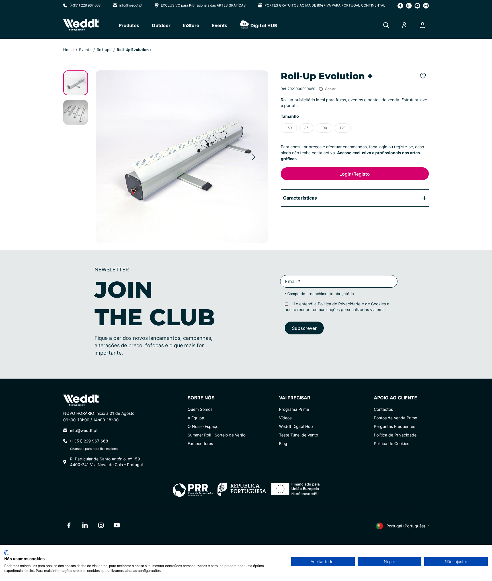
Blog (283, 443)
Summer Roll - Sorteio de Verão (216, 435)
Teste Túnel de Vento (298, 435)
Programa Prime (294, 409)
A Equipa (196, 417)
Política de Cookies (391, 443)
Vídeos (285, 417)
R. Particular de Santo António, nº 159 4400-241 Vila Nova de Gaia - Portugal (106, 461)
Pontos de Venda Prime (395, 417)
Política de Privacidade (339, 303)
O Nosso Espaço (203, 426)
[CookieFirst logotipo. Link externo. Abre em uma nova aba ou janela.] (6, 552)
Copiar (330, 88)
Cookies (378, 303)
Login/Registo (354, 173)
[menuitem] (129, 25)
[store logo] (81, 25)
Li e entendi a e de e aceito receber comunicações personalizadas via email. (337, 306)
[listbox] (355, 128)
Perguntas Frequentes (394, 426)
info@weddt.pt (130, 5)
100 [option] (324, 127)
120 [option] (343, 127)
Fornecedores (200, 443)
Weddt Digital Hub (296, 426)
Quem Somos (200, 409)
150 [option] (289, 127)
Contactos (383, 409)
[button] (253, 156)
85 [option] (306, 127)
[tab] (355, 197)
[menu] (198, 25)
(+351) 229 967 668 (85, 5)
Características (300, 197)
